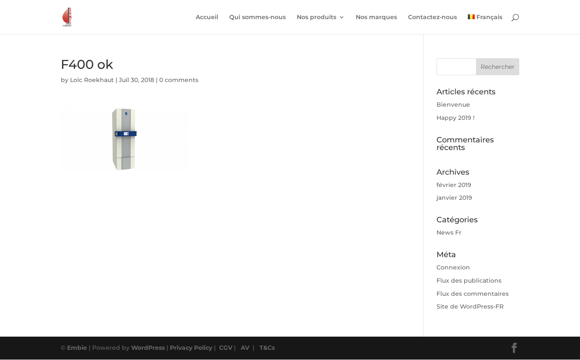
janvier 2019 (454, 197)
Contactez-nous (432, 17)
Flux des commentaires (472, 294)
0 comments (178, 80)
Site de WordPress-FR (470, 306)
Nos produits (316, 17)
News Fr (449, 232)
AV (245, 347)
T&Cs (267, 347)
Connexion (453, 267)
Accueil (207, 17)
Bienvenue (453, 104)
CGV (225, 347)
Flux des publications (468, 280)
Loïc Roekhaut (92, 80)
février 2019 (453, 185)
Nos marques (376, 17)
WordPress (148, 347)
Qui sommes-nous (257, 17)
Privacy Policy (191, 347)
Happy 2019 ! (455, 118)
